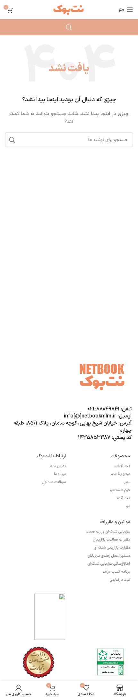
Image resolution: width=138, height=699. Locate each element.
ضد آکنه (123, 498)
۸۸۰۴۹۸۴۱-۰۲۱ (103, 409)
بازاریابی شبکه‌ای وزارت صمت (108, 531)
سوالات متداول (54, 482)
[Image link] (111, 662)
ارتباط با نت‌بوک (51, 456)
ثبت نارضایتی (120, 580)
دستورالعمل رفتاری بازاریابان (109, 556)
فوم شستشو (120, 490)
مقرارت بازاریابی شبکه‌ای (112, 548)
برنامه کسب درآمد (116, 572)
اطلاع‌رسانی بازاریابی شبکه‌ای (109, 564)
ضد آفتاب (122, 466)
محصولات (120, 456)
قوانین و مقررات (115, 522)
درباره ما (60, 474)
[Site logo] (69, 9)
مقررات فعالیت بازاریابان (111, 539)
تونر (127, 482)
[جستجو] (69, 27)
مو (128, 506)
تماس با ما (57, 466)
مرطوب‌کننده (120, 474)
